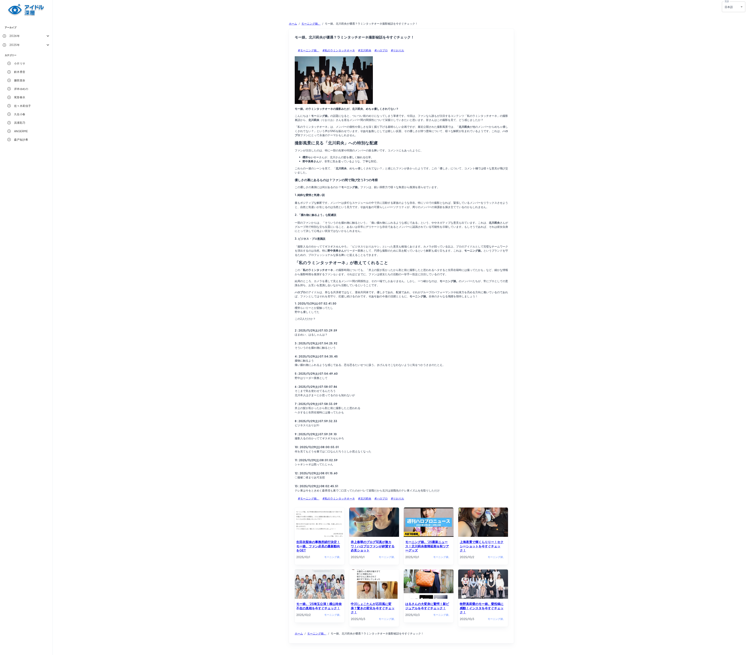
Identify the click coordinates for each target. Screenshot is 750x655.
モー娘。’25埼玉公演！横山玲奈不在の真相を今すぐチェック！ (319, 606)
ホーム (293, 23)
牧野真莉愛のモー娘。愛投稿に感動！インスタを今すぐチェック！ (482, 608)
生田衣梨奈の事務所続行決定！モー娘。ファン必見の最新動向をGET (318, 546)
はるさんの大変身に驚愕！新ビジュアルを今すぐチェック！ (427, 606)
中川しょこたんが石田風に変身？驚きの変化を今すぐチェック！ (373, 608)
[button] (26, 36)
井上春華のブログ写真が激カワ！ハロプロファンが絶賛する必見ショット (373, 546)
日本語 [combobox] (729, 7)
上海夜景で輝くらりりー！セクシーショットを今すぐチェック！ (482, 546)
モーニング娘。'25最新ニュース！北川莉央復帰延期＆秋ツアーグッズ (427, 546)
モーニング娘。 (311, 23)
